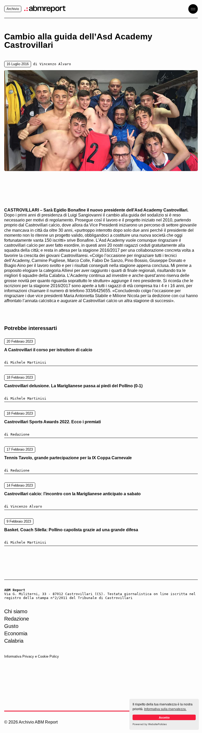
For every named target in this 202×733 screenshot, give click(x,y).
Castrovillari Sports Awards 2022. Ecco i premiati (52, 422)
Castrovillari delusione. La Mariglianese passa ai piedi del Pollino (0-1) (73, 386)
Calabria (13, 641)
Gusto (11, 626)
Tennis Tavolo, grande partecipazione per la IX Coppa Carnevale (68, 458)
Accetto (164, 717)
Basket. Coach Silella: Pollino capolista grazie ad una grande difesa (71, 530)
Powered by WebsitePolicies (150, 724)
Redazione (16, 619)
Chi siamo (15, 611)
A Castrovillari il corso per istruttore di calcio (48, 350)
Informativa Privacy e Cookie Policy (31, 656)
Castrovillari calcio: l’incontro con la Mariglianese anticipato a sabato (72, 494)
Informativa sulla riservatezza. (165, 709)
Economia (15, 633)
